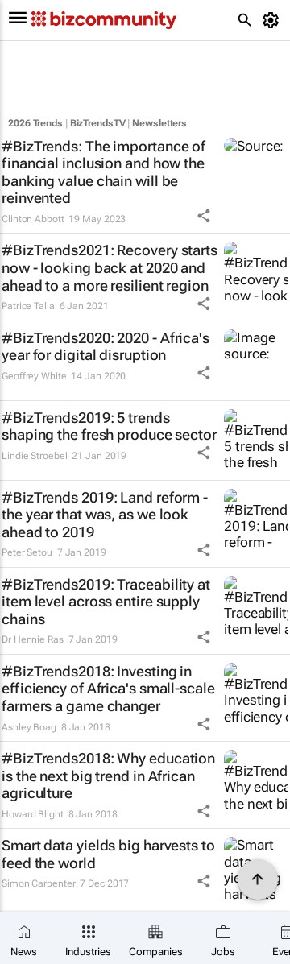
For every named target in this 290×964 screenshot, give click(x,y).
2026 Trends (35, 123)
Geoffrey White (34, 376)
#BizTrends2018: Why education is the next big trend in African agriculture (108, 775)
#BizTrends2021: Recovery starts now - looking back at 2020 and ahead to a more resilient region (110, 267)
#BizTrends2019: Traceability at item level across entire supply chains (106, 601)
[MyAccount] (273, 20)
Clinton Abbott (33, 219)
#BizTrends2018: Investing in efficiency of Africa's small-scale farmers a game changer (108, 688)
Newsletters (159, 123)
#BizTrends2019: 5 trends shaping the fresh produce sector (109, 426)
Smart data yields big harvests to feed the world (108, 854)
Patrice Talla (28, 306)
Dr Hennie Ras (33, 639)
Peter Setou (27, 552)
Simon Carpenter (39, 883)
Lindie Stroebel (35, 455)
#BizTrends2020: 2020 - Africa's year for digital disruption (105, 346)
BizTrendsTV (98, 123)
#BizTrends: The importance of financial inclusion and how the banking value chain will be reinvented (103, 172)
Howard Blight (33, 814)
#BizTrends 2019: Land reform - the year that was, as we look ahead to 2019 (105, 514)
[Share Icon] (204, 216)
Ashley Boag (29, 727)
